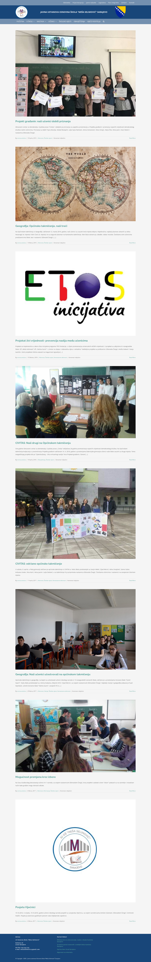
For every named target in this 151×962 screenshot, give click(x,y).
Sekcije (46, 691)
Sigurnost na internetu (65, 952)
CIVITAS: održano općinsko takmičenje (38, 563)
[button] (104, 21)
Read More (132, 138)
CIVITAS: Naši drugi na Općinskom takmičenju (43, 442)
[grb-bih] (120, 7)
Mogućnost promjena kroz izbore (35, 776)
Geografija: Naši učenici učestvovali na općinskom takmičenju (52, 674)
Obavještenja (41, 460)
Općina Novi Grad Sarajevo (66, 949)
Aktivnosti (40, 138)
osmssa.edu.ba (21, 138)
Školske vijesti (48, 138)
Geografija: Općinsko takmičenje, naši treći (41, 225)
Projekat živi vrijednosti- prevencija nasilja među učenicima (51, 340)
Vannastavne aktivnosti (60, 357)
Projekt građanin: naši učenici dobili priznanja (43, 121)
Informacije (46, 791)
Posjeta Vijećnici (25, 907)
